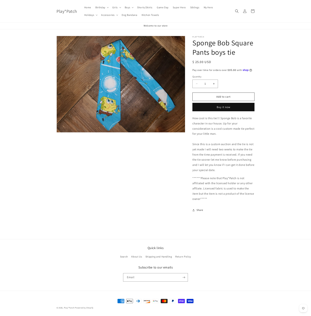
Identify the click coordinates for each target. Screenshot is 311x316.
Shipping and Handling (158, 256)
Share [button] (200, 210)
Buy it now (223, 107)
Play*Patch (69, 307)
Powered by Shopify (84, 307)
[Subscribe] (184, 277)
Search (124, 256)
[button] (101, 7)
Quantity (196, 76)
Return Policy (183, 256)
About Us (136, 256)
